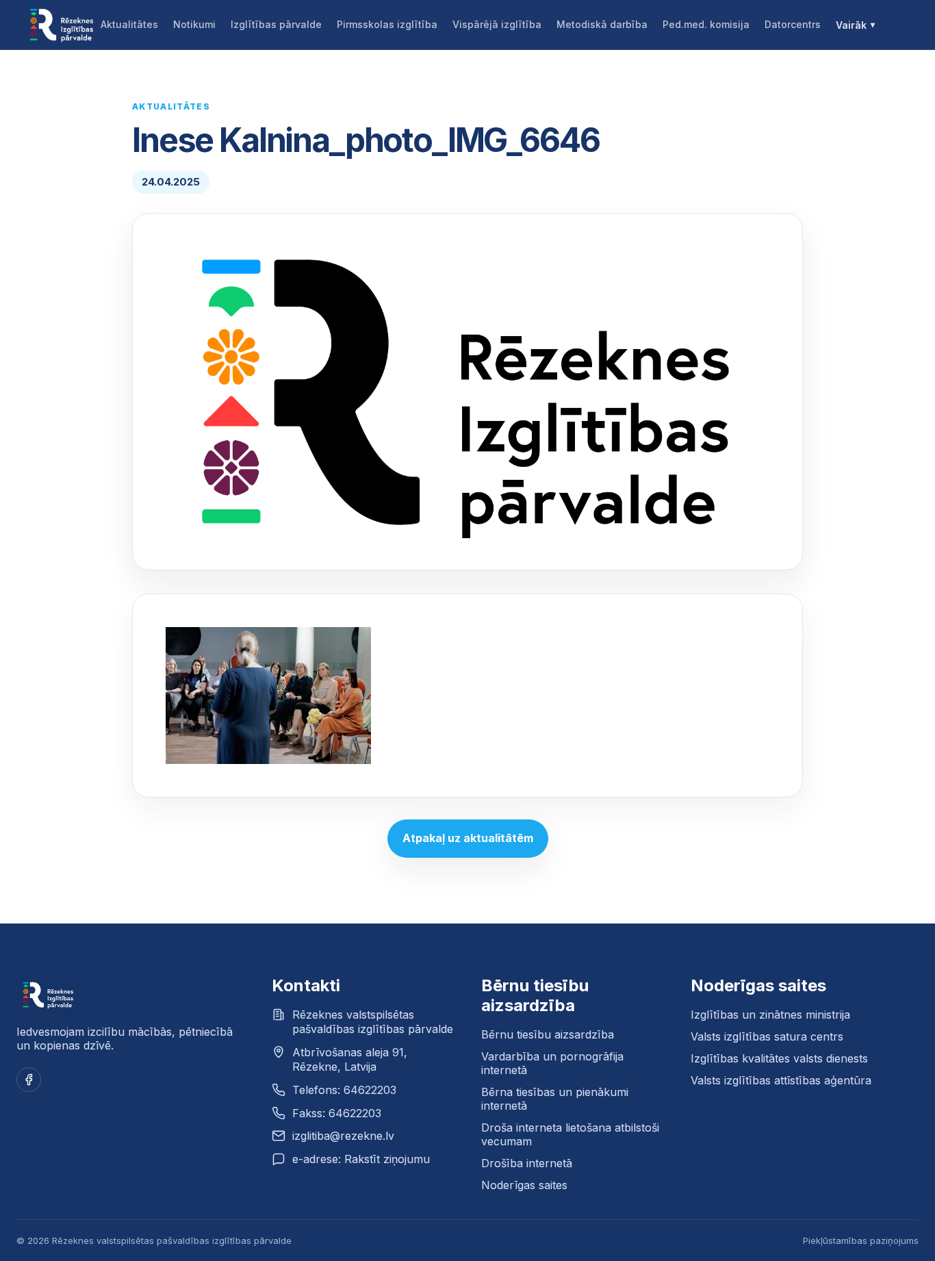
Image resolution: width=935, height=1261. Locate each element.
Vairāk (851, 25)
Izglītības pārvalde (276, 24)
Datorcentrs (793, 24)
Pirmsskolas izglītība (387, 24)
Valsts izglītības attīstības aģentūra (781, 1080)
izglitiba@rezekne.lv (343, 1136)
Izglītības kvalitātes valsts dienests (779, 1058)
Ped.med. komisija (706, 24)
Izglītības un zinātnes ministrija (770, 1014)
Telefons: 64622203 (344, 1090)
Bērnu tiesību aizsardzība (547, 1034)
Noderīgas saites (524, 1185)
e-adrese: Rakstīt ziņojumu (361, 1159)
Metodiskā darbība (602, 24)
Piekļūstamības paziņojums (861, 1240)
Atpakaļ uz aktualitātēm (467, 838)
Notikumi (194, 24)
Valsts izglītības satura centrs (767, 1036)
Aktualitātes (129, 24)
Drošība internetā (526, 1163)
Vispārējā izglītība (496, 24)
